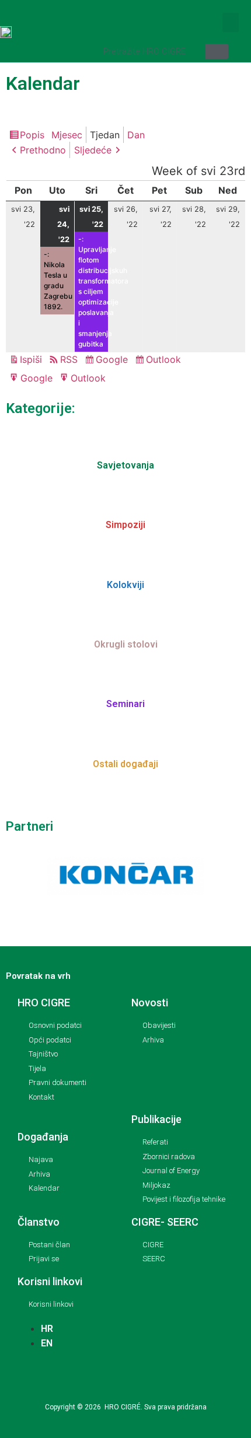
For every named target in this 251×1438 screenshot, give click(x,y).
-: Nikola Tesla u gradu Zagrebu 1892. (58, 280)
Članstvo (39, 1222)
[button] (230, 22)
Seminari (125, 703)
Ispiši (33, 360)
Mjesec (66, 135)
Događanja (43, 1137)
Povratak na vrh (38, 976)
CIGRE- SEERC (164, 1222)
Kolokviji (125, 584)
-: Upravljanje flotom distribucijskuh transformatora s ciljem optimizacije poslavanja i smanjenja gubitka (93, 291)
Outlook (165, 361)
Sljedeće (92, 150)
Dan (136, 135)
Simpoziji (125, 524)
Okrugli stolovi (126, 644)
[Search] (216, 51)
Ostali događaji (125, 763)
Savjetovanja (125, 465)
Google (113, 361)
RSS (69, 359)
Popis (34, 136)
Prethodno (43, 150)
